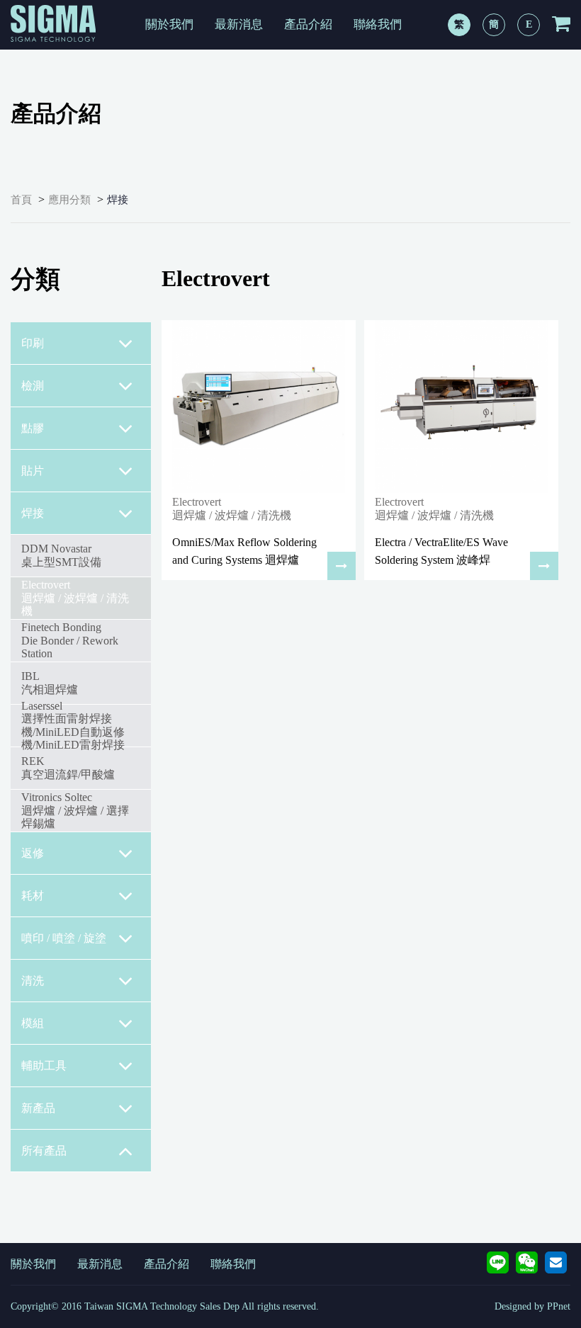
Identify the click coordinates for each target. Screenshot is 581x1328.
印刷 (32, 343)
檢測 (32, 386)
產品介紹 (308, 24)
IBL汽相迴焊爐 (49, 682)
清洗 (32, 981)
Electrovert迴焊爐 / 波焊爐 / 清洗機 (75, 598)
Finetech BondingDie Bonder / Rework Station (69, 640)
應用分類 (69, 199)
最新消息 (239, 24)
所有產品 (44, 1151)
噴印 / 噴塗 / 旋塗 (63, 938)
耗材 (32, 896)
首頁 (21, 199)
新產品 (38, 1108)
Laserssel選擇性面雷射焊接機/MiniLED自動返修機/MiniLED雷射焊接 (73, 725)
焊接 (117, 199)
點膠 (32, 428)
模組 (32, 1023)
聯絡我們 (378, 24)
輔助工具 (44, 1066)
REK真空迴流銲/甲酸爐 (68, 767)
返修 (32, 853)
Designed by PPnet (532, 1306)
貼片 (32, 471)
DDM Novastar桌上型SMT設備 (61, 555)
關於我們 (169, 24)
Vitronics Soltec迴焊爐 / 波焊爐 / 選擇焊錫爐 (75, 810)
